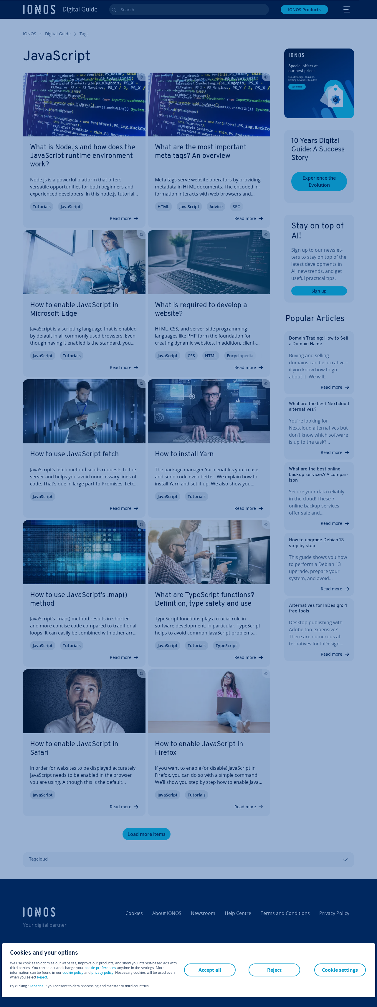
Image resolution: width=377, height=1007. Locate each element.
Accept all (37, 986)
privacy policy (102, 972)
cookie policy (72, 972)
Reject (42, 977)
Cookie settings (340, 970)
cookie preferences (100, 968)
